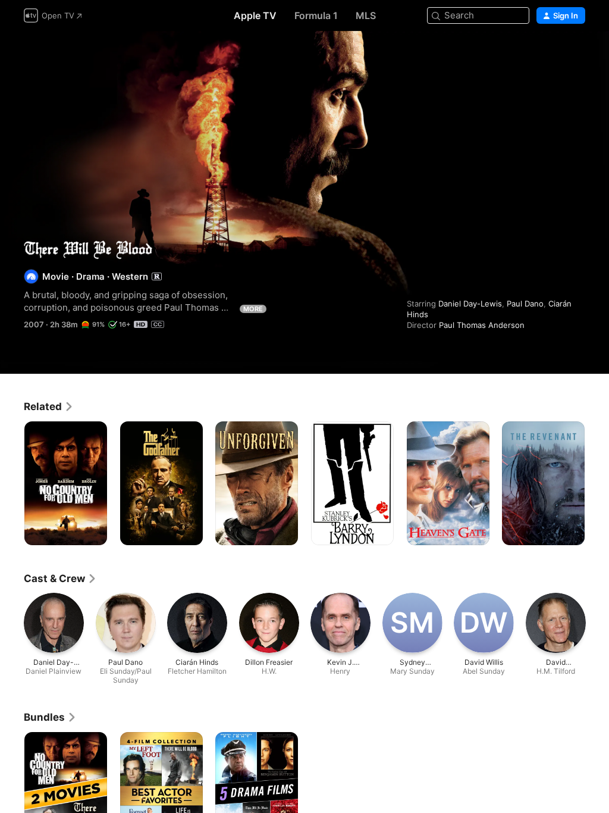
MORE (253, 309)
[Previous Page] (12, 483)
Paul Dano (525, 303)
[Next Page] (597, 483)
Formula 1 (316, 15)
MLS (366, 15)
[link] (49, 406)
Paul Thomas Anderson (482, 325)
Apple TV (255, 15)
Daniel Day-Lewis (470, 303)
